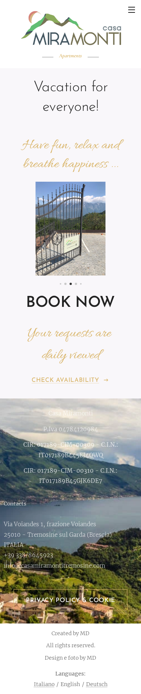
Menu (131, 9)
